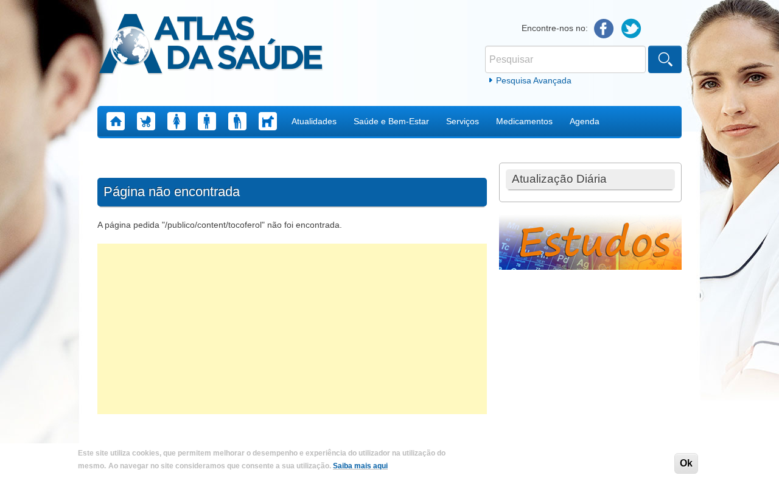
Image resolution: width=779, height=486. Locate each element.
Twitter (631, 29)
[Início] (210, 45)
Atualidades (314, 121)
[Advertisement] (292, 329)
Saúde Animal (268, 121)
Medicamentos (524, 121)
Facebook (604, 29)
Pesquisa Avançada (533, 80)
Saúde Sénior (237, 121)
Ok (686, 463)
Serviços (462, 121)
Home (115, 121)
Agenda (584, 121)
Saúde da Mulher (176, 121)
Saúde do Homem (207, 121)
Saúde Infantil (146, 121)
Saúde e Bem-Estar (391, 121)
